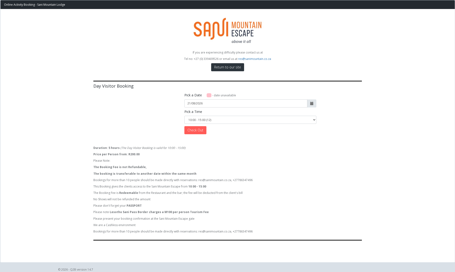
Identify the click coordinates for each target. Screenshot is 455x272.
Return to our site (227, 67)
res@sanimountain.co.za (254, 59)
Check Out (195, 130)
